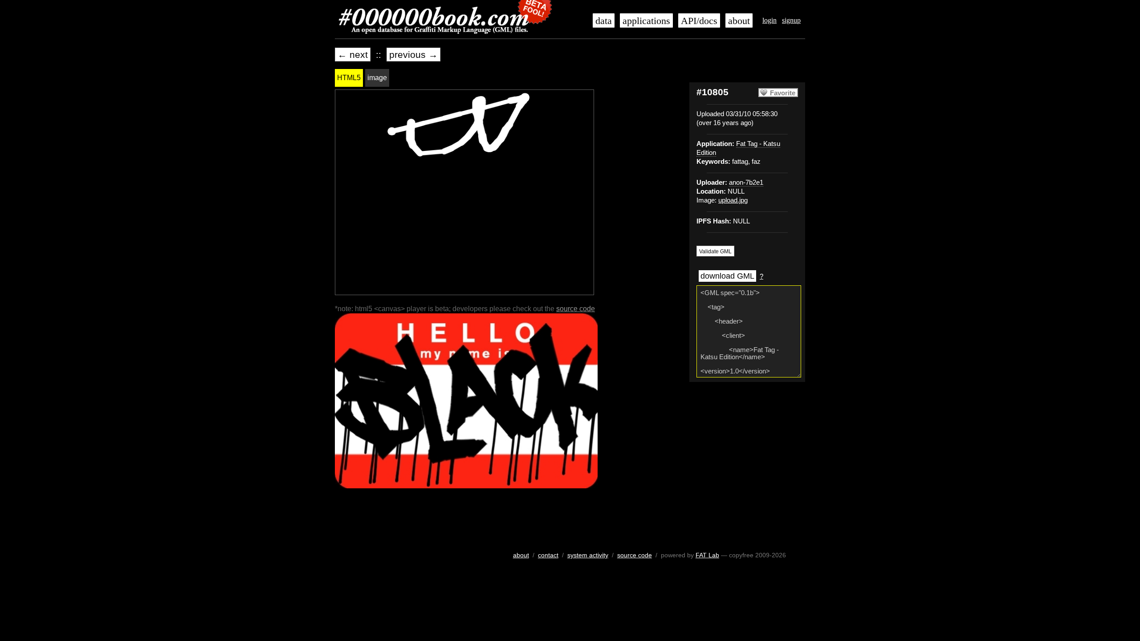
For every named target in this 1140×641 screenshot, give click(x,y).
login (769, 20)
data (603, 21)
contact (548, 555)
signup (791, 20)
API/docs (699, 21)
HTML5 (349, 77)
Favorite (782, 93)
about (739, 21)
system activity (587, 555)
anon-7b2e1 (746, 182)
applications (646, 21)
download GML (727, 276)
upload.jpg (733, 200)
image (377, 77)
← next (353, 54)
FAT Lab (707, 555)
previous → (413, 54)
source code (575, 308)
